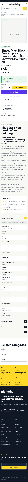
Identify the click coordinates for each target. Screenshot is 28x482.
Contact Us (4, 447)
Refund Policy (3, 479)
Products (6, 12)
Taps (16, 419)
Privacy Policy (10, 477)
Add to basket (19, 87)
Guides (16, 437)
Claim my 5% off (14, 467)
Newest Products (5, 444)
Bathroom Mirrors (19, 427)
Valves (2, 422)
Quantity (3, 84)
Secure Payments (5, 437)
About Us (3, 434)
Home (2, 12)
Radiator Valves (5, 427)
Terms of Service (4, 477)
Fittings (3, 419)
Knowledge (17, 434)
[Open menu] (2, 4)
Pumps (3, 424)
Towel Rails (17, 422)
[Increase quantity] (9, 87)
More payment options (14, 96)
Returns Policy (23, 477)
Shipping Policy (16, 477)
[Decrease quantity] (3, 87)
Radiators (17, 424)
